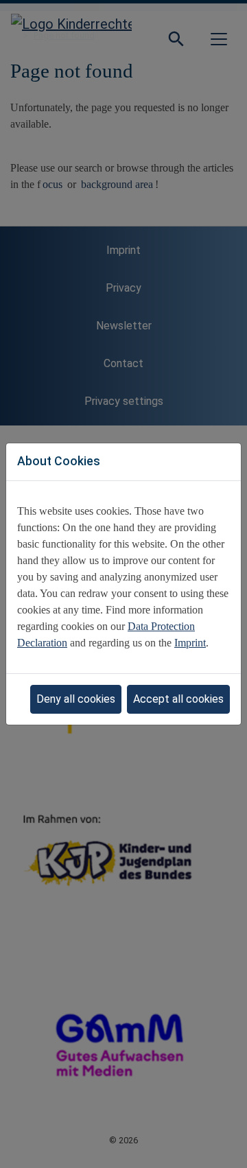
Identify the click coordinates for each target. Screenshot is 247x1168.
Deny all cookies (75, 698)
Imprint (190, 643)
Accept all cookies (178, 698)
